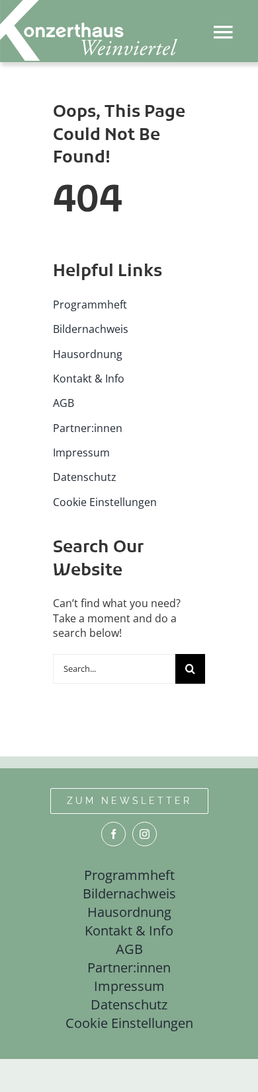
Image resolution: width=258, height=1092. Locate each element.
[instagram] (144, 834)
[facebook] (113, 834)
